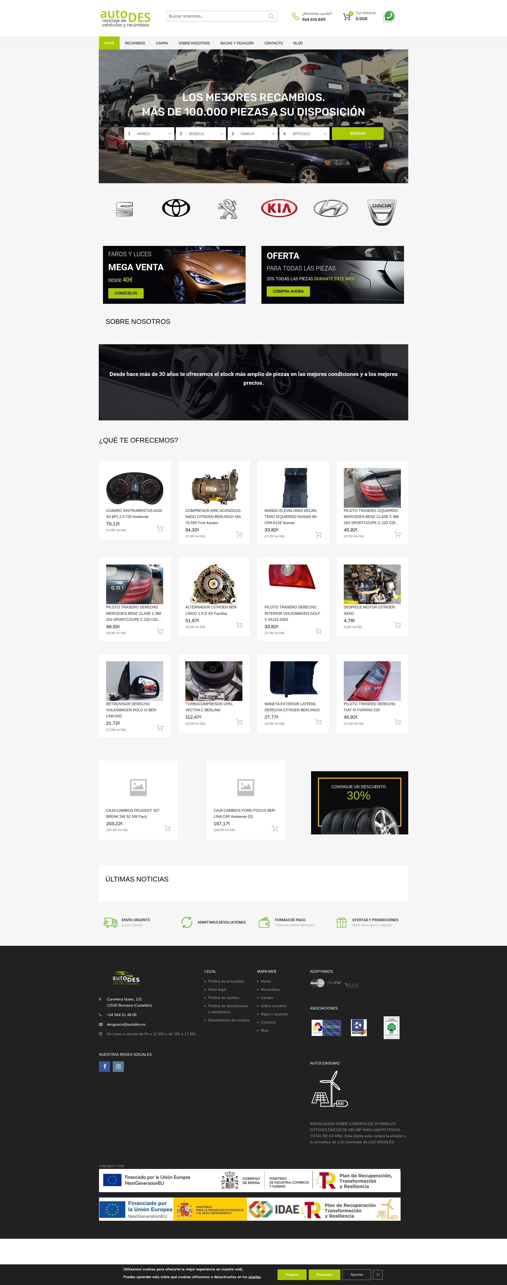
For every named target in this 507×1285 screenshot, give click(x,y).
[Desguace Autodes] (121, 18)
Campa (162, 43)
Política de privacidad (226, 981)
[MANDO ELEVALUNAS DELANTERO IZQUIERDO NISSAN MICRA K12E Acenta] (293, 488)
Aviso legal (217, 989)
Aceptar (292, 1274)
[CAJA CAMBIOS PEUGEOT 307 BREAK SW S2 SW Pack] (138, 788)
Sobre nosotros (194, 43)
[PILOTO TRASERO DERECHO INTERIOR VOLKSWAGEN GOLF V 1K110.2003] (293, 584)
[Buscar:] (221, 16)
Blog (298, 43)
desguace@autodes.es (126, 1024)
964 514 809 (314, 19)
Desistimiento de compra (229, 1020)
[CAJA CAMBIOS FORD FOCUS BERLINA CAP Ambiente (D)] (246, 788)
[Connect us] (104, 1067)
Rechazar (324, 1274)
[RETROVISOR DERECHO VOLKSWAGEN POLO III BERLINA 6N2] (134, 681)
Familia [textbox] (247, 134)
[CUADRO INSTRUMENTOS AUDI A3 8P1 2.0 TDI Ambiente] (134, 488)
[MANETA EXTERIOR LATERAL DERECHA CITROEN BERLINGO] (293, 681)
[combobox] (149, 133)
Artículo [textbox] (301, 134)
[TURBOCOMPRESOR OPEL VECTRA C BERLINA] (213, 681)
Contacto (273, 43)
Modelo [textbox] (196, 134)
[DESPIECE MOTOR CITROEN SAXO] (372, 584)
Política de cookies (223, 997)
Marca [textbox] (143, 134)
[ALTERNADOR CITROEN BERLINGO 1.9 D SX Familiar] (213, 584)
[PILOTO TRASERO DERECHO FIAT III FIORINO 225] (372, 681)
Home (109, 43)
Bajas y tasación (237, 43)
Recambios (135, 43)
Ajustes (356, 1274)
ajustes (254, 1276)
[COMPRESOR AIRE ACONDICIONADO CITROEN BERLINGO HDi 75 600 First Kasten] (213, 488)
